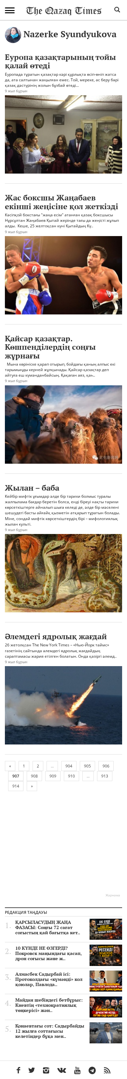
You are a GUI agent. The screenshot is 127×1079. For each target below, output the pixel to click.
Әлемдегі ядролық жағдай (56, 636)
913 (104, 776)
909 (52, 776)
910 (71, 776)
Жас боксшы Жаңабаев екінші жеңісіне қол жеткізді (61, 201)
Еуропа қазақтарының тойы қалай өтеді (60, 61)
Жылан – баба (32, 488)
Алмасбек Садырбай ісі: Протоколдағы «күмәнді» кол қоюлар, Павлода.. (48, 979)
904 (68, 766)
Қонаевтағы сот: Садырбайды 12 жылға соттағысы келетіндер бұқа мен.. (49, 1031)
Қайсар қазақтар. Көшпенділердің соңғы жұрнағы (50, 347)
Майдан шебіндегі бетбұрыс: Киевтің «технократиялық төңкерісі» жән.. (49, 1005)
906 (106, 766)
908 (34, 776)
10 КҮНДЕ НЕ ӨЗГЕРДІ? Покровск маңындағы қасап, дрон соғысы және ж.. (48, 953)
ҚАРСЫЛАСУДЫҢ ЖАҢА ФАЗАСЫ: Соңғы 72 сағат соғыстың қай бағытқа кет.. (47, 927)
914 (15, 786)
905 (87, 766)
